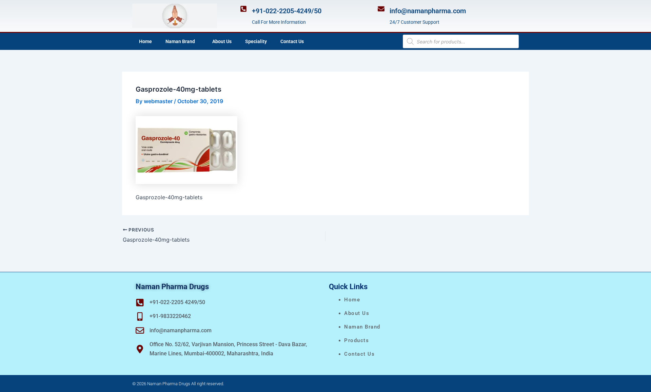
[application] (198, 41)
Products (356, 340)
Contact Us (292, 41)
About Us (222, 41)
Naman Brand (180, 41)
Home (145, 41)
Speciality (256, 41)
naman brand (362, 327)
